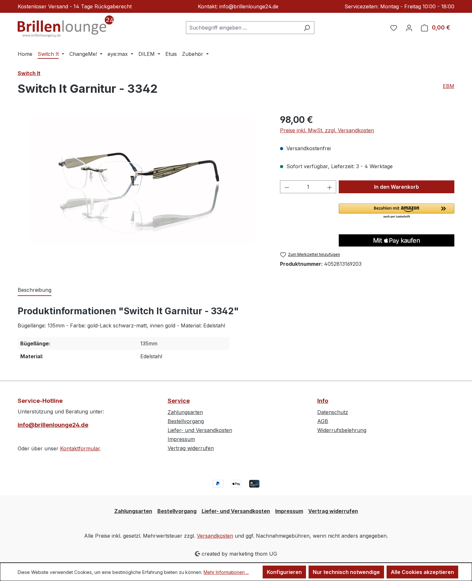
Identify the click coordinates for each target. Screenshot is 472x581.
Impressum (181, 439)
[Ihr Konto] (409, 27)
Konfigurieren (284, 572)
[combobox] (243, 27)
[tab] (34, 290)
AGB (322, 421)
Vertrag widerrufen (191, 448)
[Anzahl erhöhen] (330, 186)
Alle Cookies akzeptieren (422, 572)
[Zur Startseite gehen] (66, 26)
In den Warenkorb (396, 187)
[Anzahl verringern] (286, 186)
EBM (448, 86)
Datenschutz (332, 412)
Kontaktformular (80, 448)
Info (322, 400)
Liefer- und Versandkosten (200, 430)
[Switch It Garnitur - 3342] (142, 182)
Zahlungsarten (185, 412)
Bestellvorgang (186, 421)
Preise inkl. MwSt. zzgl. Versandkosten (327, 130)
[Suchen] (306, 27)
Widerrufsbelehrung (341, 430)
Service (179, 400)
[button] (396, 211)
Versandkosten (215, 536)
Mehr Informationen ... (226, 572)
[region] (142, 182)
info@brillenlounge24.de (53, 424)
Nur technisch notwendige (346, 572)
